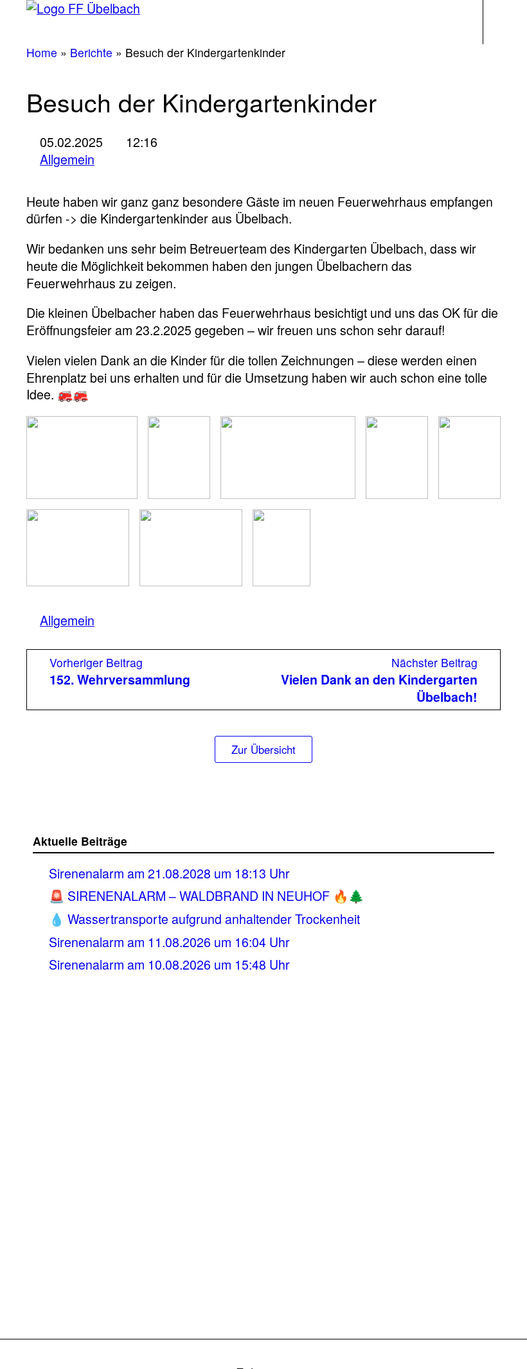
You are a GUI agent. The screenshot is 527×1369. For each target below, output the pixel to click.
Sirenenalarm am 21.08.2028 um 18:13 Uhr (169, 873)
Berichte (91, 52)
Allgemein (67, 159)
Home (41, 52)
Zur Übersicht (263, 749)
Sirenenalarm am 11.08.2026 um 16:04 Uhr (171, 941)
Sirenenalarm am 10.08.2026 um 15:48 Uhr (169, 964)
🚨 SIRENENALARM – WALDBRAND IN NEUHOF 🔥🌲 (206, 895)
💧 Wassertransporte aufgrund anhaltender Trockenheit (204, 918)
